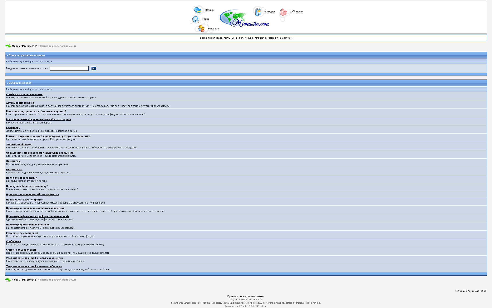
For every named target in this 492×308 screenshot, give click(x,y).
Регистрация (246, 37)
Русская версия (231, 306)
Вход (234, 37)
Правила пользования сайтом (245, 296)
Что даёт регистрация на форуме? (273, 37)
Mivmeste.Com (245, 299)
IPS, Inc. (263, 306)
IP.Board (242, 306)
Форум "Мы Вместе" (24, 46)
